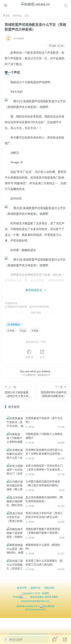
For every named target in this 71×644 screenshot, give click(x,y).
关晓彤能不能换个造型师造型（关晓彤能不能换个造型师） (43, 531)
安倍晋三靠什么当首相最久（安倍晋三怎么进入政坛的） (44, 562)
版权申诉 (36, 587)
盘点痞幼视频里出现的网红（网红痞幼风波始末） (44, 499)
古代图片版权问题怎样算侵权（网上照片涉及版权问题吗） (43, 483)
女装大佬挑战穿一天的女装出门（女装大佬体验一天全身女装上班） (44, 469)
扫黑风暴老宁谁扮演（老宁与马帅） (44, 420)
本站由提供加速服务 (28, 596)
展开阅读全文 (33, 290)
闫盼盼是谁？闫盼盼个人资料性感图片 (44, 436)
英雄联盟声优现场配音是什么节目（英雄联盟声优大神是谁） (35, 27)
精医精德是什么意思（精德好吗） (43, 546)
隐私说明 (49, 587)
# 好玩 (35, 330)
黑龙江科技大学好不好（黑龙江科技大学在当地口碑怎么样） (44, 515)
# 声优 (11, 330)
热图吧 (45, 593)
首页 (7, 15)
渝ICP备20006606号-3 (28, 606)
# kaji (23, 330)
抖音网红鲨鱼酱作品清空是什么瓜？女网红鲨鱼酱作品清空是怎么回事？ (44, 453)
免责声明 (22, 587)
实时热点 (17, 15)
